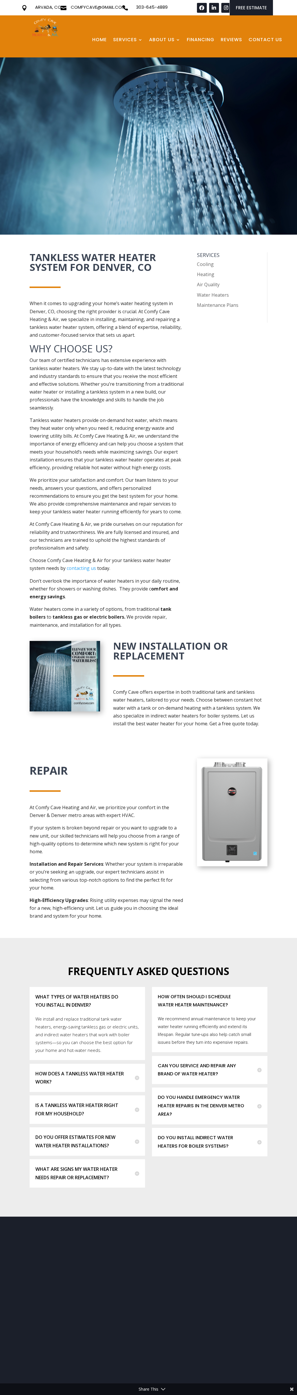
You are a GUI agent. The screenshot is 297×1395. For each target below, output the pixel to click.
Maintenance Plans (217, 305)
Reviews (231, 40)
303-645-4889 (152, 7)
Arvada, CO (48, 7)
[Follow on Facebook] (202, 8)
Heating (205, 274)
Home (99, 40)
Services (125, 40)
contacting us (81, 568)
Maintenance (174, 1276)
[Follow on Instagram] (226, 8)
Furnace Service (177, 1306)
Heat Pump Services (181, 1314)
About (44, 1237)
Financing (200, 40)
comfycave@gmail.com (98, 7)
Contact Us (265, 40)
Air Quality (208, 284)
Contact (236, 1237)
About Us (162, 40)
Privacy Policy (42, 1365)
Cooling (205, 264)
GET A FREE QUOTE (56, 160)
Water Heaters (213, 295)
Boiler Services (176, 1299)
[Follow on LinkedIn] (214, 8)
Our (113, 1237)
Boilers (167, 1268)
